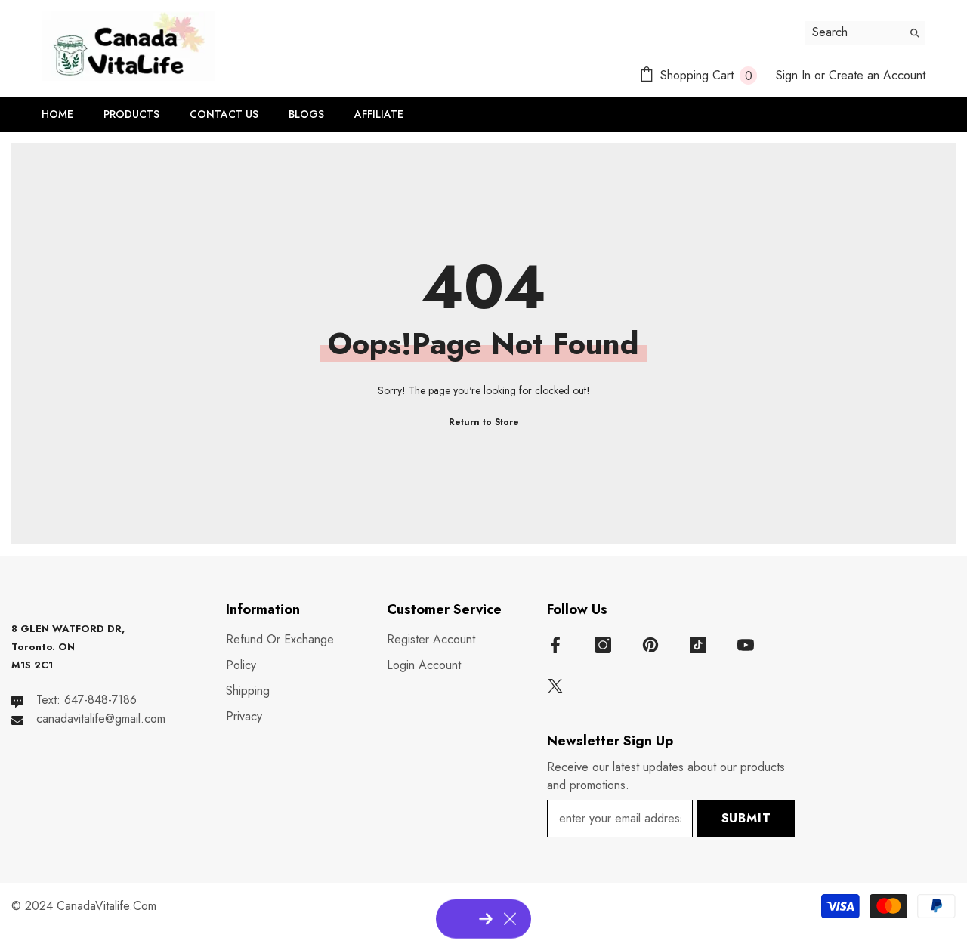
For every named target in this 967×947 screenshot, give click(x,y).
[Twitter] (555, 686)
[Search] (865, 33)
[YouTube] (746, 645)
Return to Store (484, 422)
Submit (746, 818)
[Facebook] (555, 645)
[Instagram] (603, 645)
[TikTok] (698, 645)
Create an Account (877, 75)
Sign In (793, 75)
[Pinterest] (650, 645)
